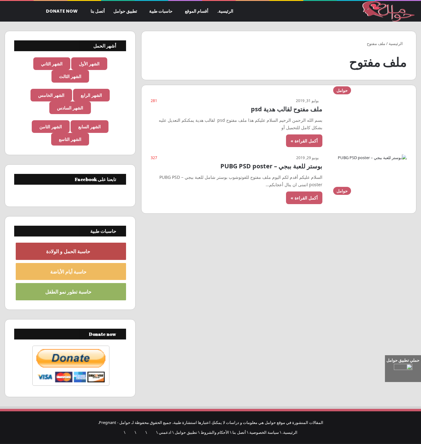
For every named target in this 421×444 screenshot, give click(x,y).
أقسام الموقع (196, 11)
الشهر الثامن (50, 127)
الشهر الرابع (91, 95)
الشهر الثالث (70, 76)
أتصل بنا (98, 11)
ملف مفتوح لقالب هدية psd (286, 109)
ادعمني (165, 432)
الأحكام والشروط (215, 432)
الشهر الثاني (52, 64)
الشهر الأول (89, 64)
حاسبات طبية (161, 11)
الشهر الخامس (51, 95)
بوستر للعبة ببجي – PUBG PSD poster (271, 166)
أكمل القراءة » (304, 141)
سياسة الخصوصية (264, 432)
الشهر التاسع (70, 139)
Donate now (62, 11)
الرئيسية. (225, 11)
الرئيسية (396, 43)
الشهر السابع (89, 127)
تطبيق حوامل (125, 11)
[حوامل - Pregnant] (387, 11)
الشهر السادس (70, 108)
